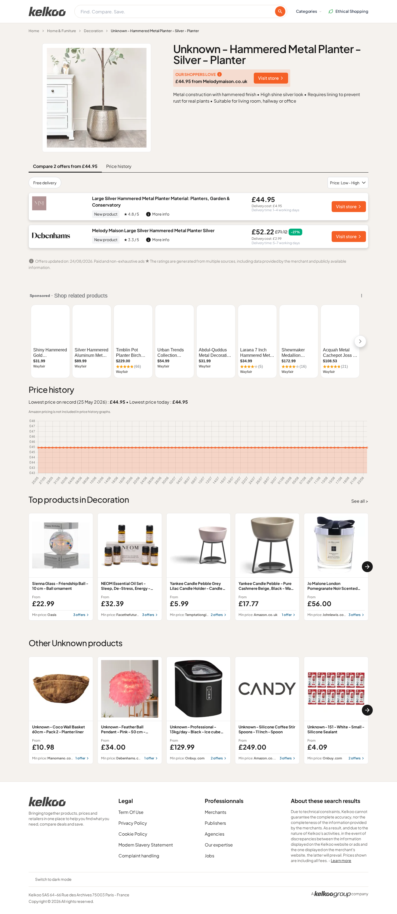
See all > (359, 501)
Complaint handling (138, 855)
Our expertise (219, 845)
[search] (280, 11)
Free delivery (45, 182)
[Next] (367, 566)
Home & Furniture (61, 31)
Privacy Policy (132, 823)
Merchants (215, 812)
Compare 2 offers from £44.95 (65, 166)
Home (34, 31)
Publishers (215, 823)
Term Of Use (130, 812)
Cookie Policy (132, 834)
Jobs (209, 855)
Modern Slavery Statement (145, 845)
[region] (198, 567)
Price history (119, 166)
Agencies (214, 834)
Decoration (93, 31)
